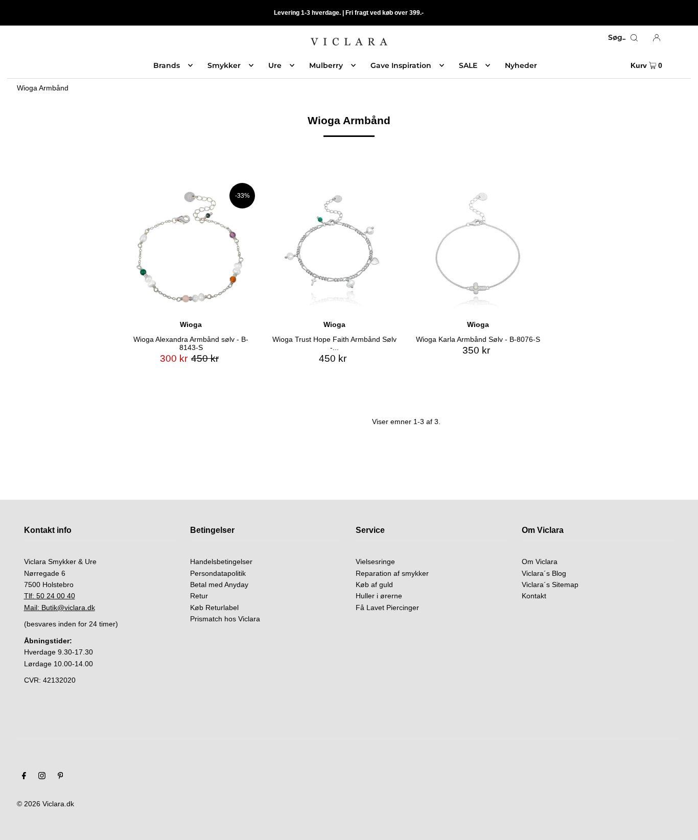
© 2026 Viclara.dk (45, 804)
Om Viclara (539, 561)
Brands (166, 65)
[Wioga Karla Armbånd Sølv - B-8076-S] (478, 247)
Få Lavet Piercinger (387, 607)
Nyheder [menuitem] (521, 65)
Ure (275, 65)
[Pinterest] (60, 776)
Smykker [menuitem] (224, 65)
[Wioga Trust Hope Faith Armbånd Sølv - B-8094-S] (334, 247)
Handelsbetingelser (221, 561)
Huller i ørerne (379, 596)
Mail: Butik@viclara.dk (59, 607)
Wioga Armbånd (42, 88)
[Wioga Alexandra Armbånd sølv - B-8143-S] (191, 247)
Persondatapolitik (218, 573)
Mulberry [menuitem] (326, 65)
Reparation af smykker (392, 573)
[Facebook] (24, 776)
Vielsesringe (375, 561)
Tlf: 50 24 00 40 (49, 596)
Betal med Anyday (219, 584)
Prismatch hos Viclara (225, 619)
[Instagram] (41, 776)
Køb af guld (374, 584)
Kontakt (534, 596)
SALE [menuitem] (468, 65)
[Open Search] (634, 37)
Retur (199, 596)
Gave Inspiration (400, 65)
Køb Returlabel (214, 607)
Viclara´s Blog (544, 573)
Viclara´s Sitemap (550, 584)
